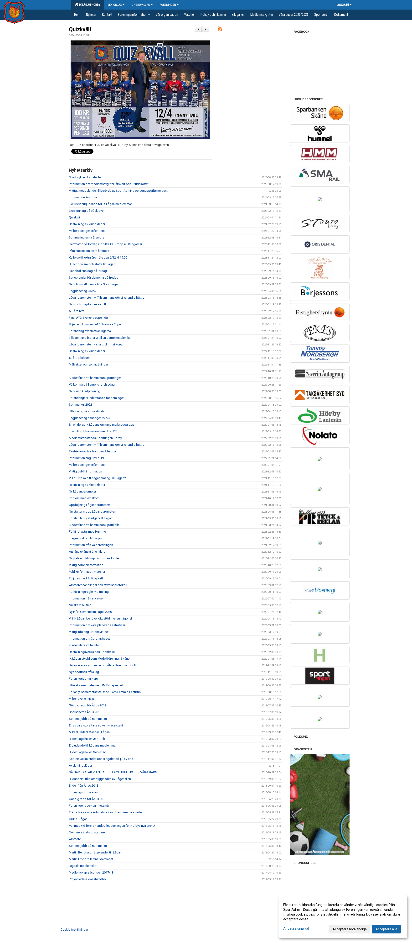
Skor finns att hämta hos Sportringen (94, 284)
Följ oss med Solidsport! (86, 578)
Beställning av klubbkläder (87, 224)
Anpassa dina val (296, 928)
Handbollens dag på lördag (88, 271)
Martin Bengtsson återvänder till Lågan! (95, 852)
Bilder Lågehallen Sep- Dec (87, 752)
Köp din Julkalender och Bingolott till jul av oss (101, 759)
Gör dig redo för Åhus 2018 (87, 799)
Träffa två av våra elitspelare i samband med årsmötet (106, 812)
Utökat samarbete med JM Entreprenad (96, 685)
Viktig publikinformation (85, 471)
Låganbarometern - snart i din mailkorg (95, 344)
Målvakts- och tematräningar (88, 364)
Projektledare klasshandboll (88, 879)
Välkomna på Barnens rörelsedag (92, 384)
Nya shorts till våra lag (84, 672)
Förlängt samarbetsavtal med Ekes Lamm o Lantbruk (105, 692)
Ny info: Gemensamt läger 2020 (90, 612)
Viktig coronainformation (86, 565)
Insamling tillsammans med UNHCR (93, 431)
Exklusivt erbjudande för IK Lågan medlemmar (100, 204)
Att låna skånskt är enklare (87, 551)
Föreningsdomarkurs (83, 678)
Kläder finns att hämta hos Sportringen (95, 378)
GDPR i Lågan (78, 819)
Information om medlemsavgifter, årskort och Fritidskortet (109, 184)
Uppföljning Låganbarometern (90, 505)
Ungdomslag (141, 4)
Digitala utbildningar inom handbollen (94, 558)
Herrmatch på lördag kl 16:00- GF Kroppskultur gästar (105, 244)
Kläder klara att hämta (84, 645)
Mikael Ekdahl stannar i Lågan (89, 732)
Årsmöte (75, 839)
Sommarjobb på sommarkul (88, 718)
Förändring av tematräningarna (90, 331)
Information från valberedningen (91, 545)
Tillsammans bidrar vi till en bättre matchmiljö (100, 337)
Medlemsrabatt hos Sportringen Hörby (95, 438)
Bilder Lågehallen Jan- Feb (87, 739)
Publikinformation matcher (87, 571)
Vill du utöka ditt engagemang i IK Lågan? (97, 478)
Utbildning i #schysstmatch (88, 411)
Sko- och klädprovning (84, 391)
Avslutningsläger (80, 765)
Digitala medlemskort (83, 866)
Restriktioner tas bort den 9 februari (93, 451)
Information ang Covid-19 (86, 458)
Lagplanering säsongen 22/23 (89, 418)
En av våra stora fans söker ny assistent (96, 725)
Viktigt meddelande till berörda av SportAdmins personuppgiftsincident (118, 190)
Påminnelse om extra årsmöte (89, 251)
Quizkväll (80, 29)
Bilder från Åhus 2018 (83, 785)
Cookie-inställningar (74, 929)
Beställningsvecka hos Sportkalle (92, 652)
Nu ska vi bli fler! (80, 605)
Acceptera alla (386, 929)
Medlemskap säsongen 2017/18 (91, 872)
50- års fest (76, 311)
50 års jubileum (79, 358)
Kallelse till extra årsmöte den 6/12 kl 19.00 (98, 257)
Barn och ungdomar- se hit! (87, 304)
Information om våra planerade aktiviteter (97, 625)
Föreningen (168, 4)
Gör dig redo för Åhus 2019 (87, 705)
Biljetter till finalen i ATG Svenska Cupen (96, 324)
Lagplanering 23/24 (82, 291)
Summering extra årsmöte (86, 237)
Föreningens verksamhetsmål (89, 805)
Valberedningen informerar (87, 231)
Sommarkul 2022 (80, 404)
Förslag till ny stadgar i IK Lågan (91, 518)
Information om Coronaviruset (89, 638)
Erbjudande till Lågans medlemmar (93, 745)
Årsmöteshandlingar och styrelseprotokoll (98, 585)
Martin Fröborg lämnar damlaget (91, 859)
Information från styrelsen (86, 598)
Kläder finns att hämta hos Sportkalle (94, 525)
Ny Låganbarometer (82, 491)
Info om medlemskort (84, 498)
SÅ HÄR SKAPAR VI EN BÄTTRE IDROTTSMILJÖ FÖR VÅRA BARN (113, 772)
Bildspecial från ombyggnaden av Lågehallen (100, 779)
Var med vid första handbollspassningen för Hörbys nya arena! (112, 825)
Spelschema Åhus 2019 (85, 712)
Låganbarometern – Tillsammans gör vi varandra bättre (106, 297)
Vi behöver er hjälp (81, 698)
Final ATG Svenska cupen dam (89, 317)
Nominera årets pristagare (87, 832)
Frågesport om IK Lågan (85, 538)
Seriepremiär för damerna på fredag (93, 277)
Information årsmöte (83, 197)
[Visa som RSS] (220, 29)
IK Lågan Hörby (89, 4)
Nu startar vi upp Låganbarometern (93, 511)
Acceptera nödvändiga (350, 929)
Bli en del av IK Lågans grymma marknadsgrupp (101, 424)
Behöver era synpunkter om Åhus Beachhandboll (102, 665)
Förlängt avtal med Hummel (88, 531)
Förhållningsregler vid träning (89, 591)
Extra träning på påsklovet (86, 210)
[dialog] (342, 916)
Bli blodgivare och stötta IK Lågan (92, 264)
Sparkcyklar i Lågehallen (85, 177)
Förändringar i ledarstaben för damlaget (96, 398)
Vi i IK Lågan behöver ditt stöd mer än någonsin (101, 618)
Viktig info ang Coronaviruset (89, 632)
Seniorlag (115, 4)
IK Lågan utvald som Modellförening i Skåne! (99, 658)
